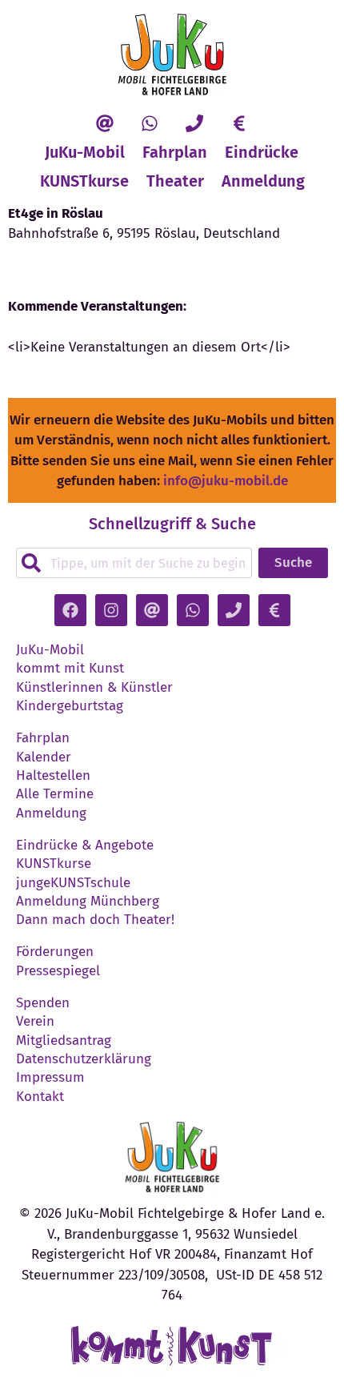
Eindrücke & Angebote (85, 846)
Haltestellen (53, 776)
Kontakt (40, 1097)
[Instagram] (111, 610)
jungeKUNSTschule (73, 883)
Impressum (50, 1078)
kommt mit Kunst (70, 669)
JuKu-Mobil (85, 152)
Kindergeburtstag (69, 706)
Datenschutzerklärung (83, 1059)
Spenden (43, 1003)
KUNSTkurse (84, 181)
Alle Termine (55, 794)
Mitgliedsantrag (63, 1041)
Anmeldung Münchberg (87, 902)
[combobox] (134, 563)
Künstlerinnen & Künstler (94, 688)
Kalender (43, 757)
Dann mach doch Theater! (95, 920)
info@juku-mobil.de (225, 480)
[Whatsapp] (149, 123)
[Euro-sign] (239, 123)
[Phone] (194, 123)
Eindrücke (261, 152)
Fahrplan (174, 152)
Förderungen (55, 952)
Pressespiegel (58, 971)
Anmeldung (263, 181)
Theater (175, 181)
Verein (35, 1022)
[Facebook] (70, 610)
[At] (104, 123)
